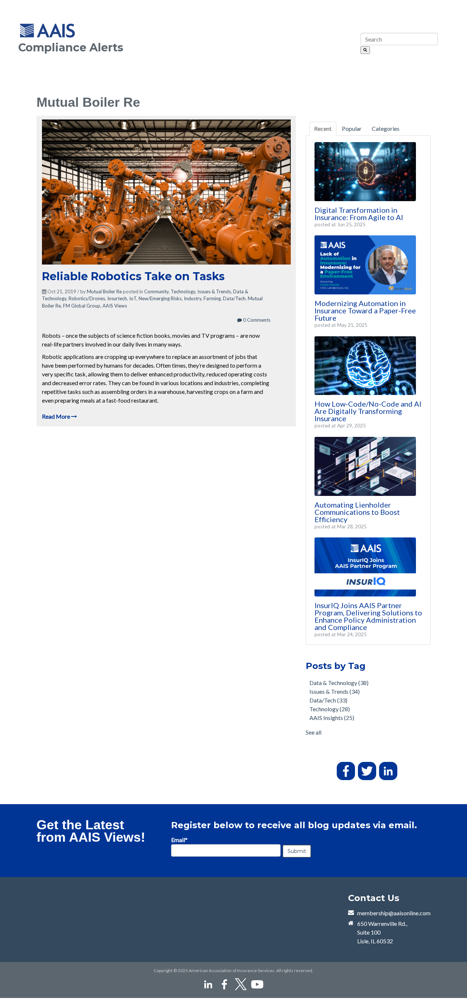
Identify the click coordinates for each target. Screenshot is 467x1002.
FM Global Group (81, 306)
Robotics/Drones (87, 298)
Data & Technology (338, 682)
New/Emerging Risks (160, 298)
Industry (192, 298)
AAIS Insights (331, 717)
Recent (323, 128)
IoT (132, 298)
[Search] (365, 50)
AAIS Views (115, 306)
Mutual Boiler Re (104, 291)
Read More (56, 416)
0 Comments (256, 320)
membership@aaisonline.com (394, 912)
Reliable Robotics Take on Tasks (133, 276)
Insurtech (117, 298)
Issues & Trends (214, 291)
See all (313, 732)
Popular (352, 128)
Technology (183, 291)
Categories (386, 128)
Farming (212, 298)
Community (156, 291)
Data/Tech (234, 298)
